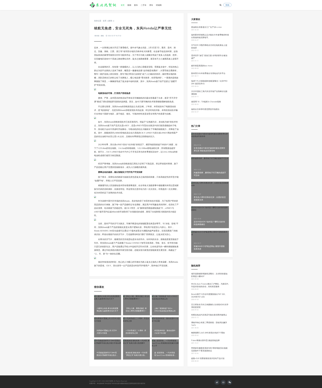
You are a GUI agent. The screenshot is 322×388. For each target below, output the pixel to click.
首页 (123, 5)
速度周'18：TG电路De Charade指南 (206, 101)
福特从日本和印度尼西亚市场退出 (205, 109)
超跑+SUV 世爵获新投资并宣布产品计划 (207, 358)
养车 (151, 5)
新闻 (129, 5)
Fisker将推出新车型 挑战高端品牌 (205, 340)
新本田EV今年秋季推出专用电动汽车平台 (208, 73)
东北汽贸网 (103, 5)
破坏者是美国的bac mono (201, 65)
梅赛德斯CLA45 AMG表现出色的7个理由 (208, 332)
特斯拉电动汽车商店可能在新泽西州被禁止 (209, 315)
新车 (136, 5)
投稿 (227, 5)
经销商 (159, 5)
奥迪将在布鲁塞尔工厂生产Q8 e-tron (206, 27)
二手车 (143, 5)
